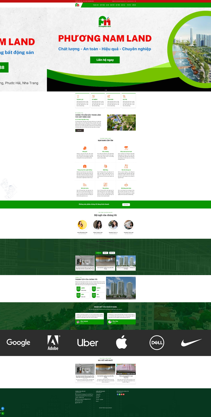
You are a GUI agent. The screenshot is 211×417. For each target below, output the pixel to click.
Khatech (110, 407)
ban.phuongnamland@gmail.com (83, 399)
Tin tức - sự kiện (99, 399)
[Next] (205, 49)
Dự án (107, 5)
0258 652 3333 (79, 400)
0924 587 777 (79, 402)
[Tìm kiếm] (135, 1)
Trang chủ (96, 5)
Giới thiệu (102, 5)
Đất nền (118, 5)
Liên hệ (134, 5)
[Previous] (6, 49)
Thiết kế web (104, 407)
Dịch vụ (123, 5)
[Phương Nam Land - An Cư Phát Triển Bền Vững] (78, 5)
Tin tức (129, 5)
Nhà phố (112, 5)
